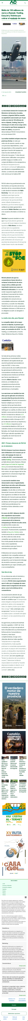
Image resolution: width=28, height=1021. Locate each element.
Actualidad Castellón (20, 92)
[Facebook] (9, 106)
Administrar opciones (14, 1013)
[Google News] (3, 106)
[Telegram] (14, 106)
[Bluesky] (19, 106)
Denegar (14, 1009)
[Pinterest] (25, 106)
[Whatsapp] (5, 106)
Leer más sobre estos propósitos (22, 999)
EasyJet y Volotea (13, 532)
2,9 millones (7, 424)
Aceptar (14, 1005)
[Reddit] (23, 106)
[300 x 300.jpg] (7, 350)
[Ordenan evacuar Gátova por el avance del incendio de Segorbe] (14, 757)
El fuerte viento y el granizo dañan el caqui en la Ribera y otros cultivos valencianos (13, 790)
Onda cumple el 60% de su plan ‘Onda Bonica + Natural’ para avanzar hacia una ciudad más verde (5, 768)
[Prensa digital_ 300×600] (14, 853)
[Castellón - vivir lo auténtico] (14, 24)
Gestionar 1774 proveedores (11, 999)
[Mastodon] (16, 106)
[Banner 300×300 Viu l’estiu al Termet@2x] (14, 814)
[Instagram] (7, 106)
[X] (12, 106)
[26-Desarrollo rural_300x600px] (14, 728)
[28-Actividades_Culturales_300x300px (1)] (14, 753)
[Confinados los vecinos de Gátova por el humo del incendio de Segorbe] (22, 781)
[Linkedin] (21, 106)
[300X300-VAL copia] (14, 272)
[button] (25, 897)
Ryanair (5, 518)
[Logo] (13, 2)
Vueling (8, 459)
